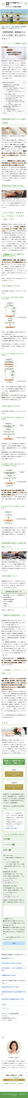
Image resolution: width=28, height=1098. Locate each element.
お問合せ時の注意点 (11, 828)
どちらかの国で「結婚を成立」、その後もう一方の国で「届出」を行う (15, 88)
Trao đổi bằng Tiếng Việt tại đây (14, 787)
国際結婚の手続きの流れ (9, 86)
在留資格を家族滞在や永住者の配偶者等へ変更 (13, 993)
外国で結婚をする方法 (10, 98)
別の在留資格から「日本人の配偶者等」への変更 (13, 969)
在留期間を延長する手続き (8, 975)
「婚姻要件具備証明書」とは (12, 109)
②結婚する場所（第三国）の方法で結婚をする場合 (16, 102)
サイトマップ (5, 1008)
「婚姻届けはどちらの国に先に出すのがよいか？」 (16, 92)
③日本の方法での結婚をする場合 (14, 104)
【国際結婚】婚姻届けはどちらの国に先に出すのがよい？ (13, 35)
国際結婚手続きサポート (8, 958)
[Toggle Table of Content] (23, 82)
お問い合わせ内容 (8, 855)
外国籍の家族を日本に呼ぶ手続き (10, 987)
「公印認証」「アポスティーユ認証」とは (15, 111)
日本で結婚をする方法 (10, 94)
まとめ (4, 113)
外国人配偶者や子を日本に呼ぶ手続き (11, 963)
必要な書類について (10, 108)
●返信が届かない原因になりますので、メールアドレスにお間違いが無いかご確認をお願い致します (14, 923)
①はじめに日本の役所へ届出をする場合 (16, 95)
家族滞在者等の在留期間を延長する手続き (12, 999)
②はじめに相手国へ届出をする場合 (15, 97)
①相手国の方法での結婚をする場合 (15, 100)
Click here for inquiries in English (14, 774)
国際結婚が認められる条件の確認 (11, 84)
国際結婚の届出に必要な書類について (12, 106)
